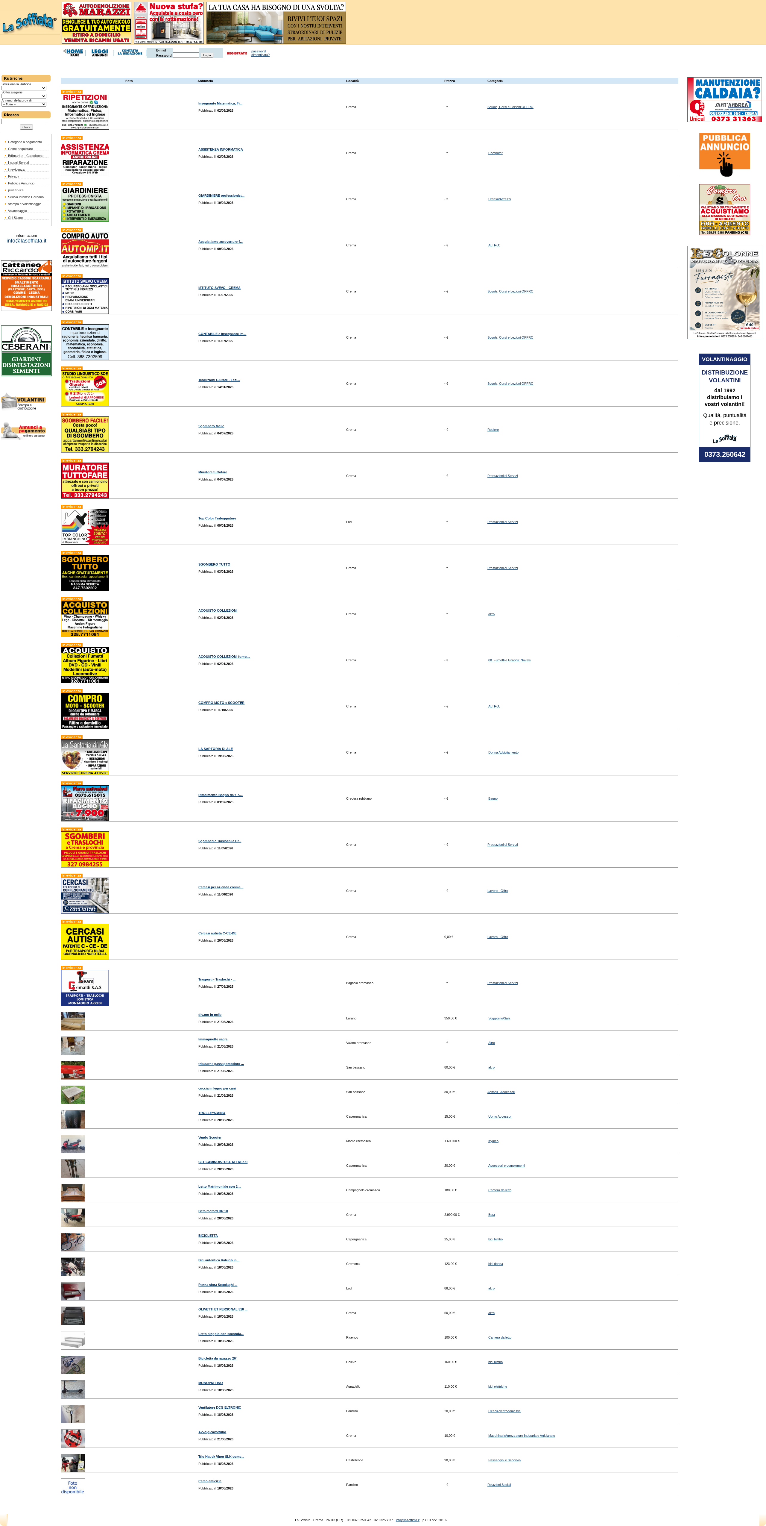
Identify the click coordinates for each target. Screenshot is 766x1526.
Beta (491, 1214)
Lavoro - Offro (497, 890)
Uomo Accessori (500, 1116)
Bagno (493, 798)
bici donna (495, 1264)
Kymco (493, 1141)
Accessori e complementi (506, 1165)
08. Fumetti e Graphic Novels (509, 660)
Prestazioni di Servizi (502, 476)
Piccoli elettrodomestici (504, 1411)
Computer (495, 153)
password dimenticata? (260, 53)
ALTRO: (494, 245)
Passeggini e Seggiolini (504, 1460)
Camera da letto (499, 1190)
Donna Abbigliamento (503, 752)
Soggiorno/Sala (499, 1018)
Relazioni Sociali (499, 1484)
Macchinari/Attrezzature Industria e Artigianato (521, 1435)
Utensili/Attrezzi (499, 199)
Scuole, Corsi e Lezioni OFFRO (510, 107)
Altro (491, 1043)
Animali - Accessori (501, 1092)
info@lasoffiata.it (408, 1520)
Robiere (493, 429)
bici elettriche (497, 1386)
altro (491, 614)
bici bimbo (495, 1239)
